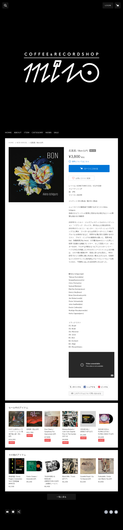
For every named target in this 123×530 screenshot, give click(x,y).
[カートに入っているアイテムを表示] (118, 5)
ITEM (26, 132)
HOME (8, 132)
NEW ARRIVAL (22, 143)
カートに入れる (91, 168)
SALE (56, 132)
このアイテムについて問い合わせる (87, 393)
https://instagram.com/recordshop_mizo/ (111, 512)
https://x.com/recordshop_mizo (106, 512)
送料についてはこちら (80, 161)
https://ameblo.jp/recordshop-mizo (116, 512)
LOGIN (108, 5)
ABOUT (18, 132)
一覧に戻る (61, 497)
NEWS (49, 132)
